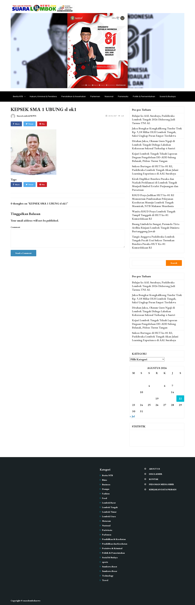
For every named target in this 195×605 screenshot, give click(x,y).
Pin (43, 124)
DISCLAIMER (155, 474)
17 (141, 398)
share (17, 124)
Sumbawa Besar (109, 571)
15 (180, 392)
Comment (15, 227)
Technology (107, 575)
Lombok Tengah (110, 507)
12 (156, 392)
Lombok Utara (109, 516)
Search (174, 263)
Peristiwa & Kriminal (112, 548)
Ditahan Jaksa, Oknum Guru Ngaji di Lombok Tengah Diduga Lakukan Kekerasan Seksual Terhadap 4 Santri (153, 144)
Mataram (106, 521)
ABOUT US (154, 468)
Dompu (105, 489)
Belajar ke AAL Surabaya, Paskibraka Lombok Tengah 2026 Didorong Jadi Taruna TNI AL (153, 119)
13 (164, 392)
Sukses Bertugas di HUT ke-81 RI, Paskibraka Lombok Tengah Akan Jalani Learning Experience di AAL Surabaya (155, 169)
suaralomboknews (31, 600)
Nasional (109, 96)
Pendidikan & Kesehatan (73, 96)
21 (172, 398)
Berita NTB (18, 96)
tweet (30, 124)
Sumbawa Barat (109, 566)
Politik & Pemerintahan (144, 96)
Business (106, 484)
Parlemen (95, 96)
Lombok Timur (109, 511)
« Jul (132, 416)
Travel (105, 580)
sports (105, 562)
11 (149, 392)
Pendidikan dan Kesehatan (114, 543)
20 (164, 398)
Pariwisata (123, 96)
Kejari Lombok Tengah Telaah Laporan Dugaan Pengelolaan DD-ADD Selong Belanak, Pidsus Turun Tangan (154, 157)
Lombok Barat (109, 502)
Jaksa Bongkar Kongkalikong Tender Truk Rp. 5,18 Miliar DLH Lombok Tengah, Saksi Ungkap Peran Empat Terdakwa (157, 132)
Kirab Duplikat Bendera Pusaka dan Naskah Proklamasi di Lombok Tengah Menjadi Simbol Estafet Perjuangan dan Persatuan (155, 184)
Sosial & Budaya (168, 96)
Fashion (106, 493)
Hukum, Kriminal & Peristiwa (43, 96)
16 (133, 398)
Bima (104, 480)
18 (149, 398)
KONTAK (153, 479)
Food (104, 498)
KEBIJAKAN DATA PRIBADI (162, 489)
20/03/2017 (112, 116)
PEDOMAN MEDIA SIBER (161, 484)
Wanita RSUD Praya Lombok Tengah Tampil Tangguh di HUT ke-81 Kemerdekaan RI (153, 215)
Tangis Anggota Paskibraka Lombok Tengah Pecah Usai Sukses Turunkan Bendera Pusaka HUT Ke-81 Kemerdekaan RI (153, 242)
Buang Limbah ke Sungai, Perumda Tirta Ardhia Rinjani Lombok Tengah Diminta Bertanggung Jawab (155, 227)
